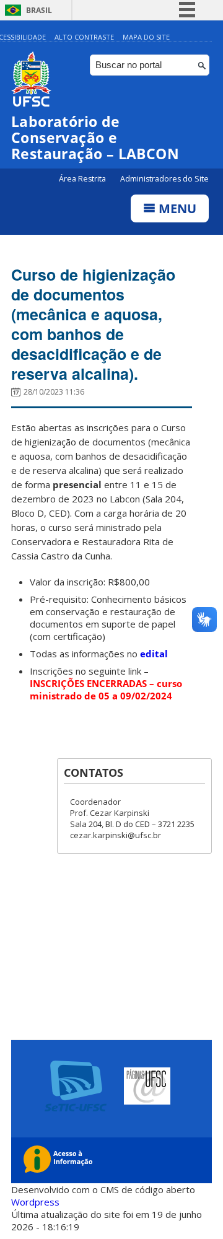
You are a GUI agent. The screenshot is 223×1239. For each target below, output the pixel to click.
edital (154, 653)
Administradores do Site (164, 178)
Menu (175, 208)
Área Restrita (83, 178)
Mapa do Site (146, 37)
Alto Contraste (84, 37)
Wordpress (35, 1202)
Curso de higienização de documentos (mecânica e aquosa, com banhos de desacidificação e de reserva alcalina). (93, 324)
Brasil (39, 10)
